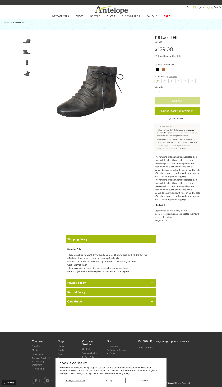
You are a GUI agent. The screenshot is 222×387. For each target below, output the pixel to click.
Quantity (159, 87)
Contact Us (87, 349)
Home (6, 22)
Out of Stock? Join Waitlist (177, 110)
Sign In (200, 7)
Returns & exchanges (178, 148)
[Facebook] (36, 380)
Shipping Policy (89, 353)
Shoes (61, 346)
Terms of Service (40, 358)
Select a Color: (164, 64)
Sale (167, 16)
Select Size (166, 76)
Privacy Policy (123, 373)
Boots (60, 354)
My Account (112, 346)
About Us (36, 346)
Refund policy (38, 368)
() (216, 7)
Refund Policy (89, 357)
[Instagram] (48, 380)
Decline (144, 380)
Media (35, 350)
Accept (109, 380)
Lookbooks (37, 354)
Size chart (173, 77)
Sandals (61, 350)
